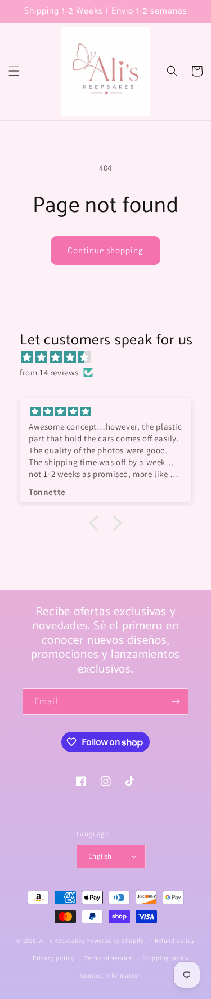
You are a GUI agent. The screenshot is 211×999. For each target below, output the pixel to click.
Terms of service (108, 958)
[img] (111, 357)
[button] (14, 71)
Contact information (110, 975)
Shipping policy (165, 958)
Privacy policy (53, 958)
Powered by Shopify (115, 940)
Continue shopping (105, 250)
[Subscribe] (175, 701)
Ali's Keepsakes (62, 940)
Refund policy (175, 940)
